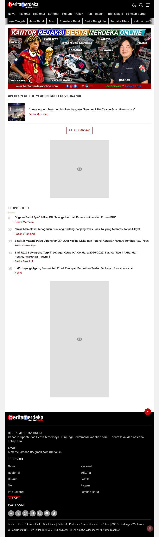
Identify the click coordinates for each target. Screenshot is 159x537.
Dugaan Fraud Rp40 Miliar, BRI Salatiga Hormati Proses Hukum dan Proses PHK (65, 217)
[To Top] (147, 411)
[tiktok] (54, 513)
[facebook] (11, 513)
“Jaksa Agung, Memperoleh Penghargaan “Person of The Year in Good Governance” (82, 109)
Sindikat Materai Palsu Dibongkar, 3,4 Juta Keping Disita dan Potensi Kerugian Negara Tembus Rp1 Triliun (82, 241)
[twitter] (18, 513)
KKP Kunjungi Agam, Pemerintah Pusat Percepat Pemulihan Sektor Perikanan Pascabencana (74, 268)
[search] (140, 5)
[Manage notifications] (150, 528)
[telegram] (32, 513)
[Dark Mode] (134, 5)
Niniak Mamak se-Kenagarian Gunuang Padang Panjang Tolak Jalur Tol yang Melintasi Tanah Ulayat (77, 229)
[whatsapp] (25, 513)
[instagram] (40, 513)
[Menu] (147, 5)
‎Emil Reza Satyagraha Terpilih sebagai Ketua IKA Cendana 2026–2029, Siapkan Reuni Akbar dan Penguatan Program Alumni (76, 255)
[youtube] (47, 513)
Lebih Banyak (79, 130)
